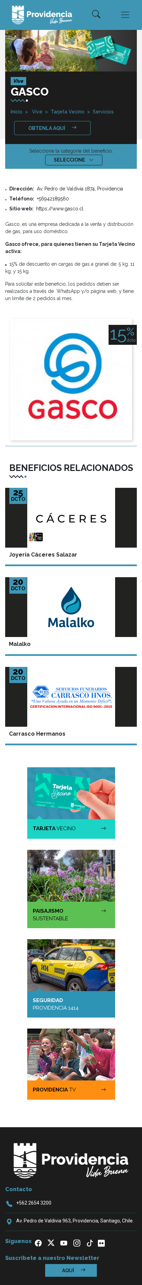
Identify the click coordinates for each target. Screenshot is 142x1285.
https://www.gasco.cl (59, 208)
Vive (36, 111)
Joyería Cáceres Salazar (43, 554)
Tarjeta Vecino (67, 111)
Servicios (103, 111)
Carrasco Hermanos (37, 734)
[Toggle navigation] (125, 14)
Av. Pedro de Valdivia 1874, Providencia (80, 188)
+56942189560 (53, 198)
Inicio (16, 111)
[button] (96, 15)
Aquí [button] (68, 1270)
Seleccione (70, 160)
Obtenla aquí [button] (47, 128)
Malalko (20, 644)
